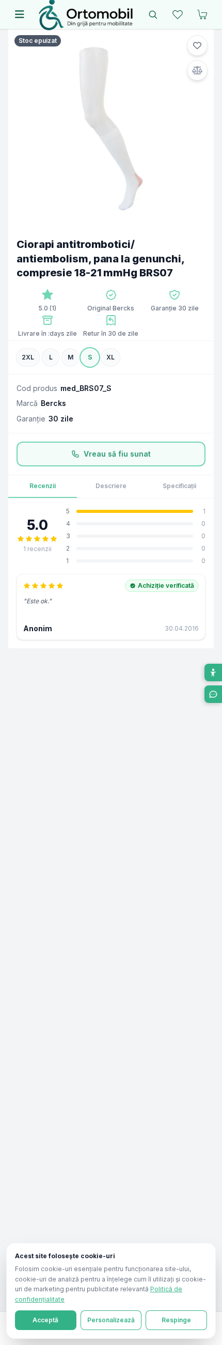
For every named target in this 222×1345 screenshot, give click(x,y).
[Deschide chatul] (213, 694)
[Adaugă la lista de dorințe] (197, 45)
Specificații (179, 486)
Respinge (176, 1320)
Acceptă (45, 1320)
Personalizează (111, 1320)
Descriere (111, 486)
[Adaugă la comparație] (197, 70)
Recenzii (42, 486)
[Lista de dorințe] (177, 14)
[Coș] (202, 14)
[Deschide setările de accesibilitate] (213, 672)
